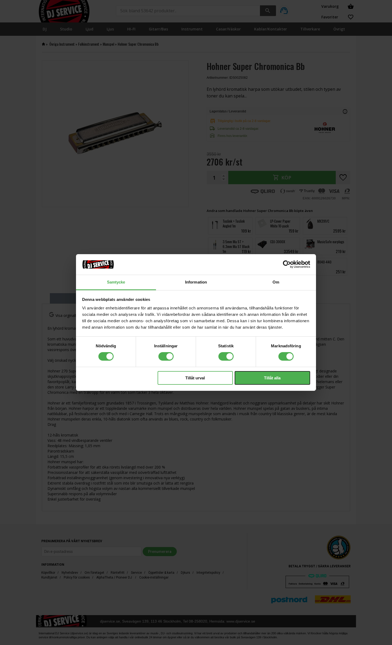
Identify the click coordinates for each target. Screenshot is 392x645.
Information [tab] (196, 282)
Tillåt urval (195, 378)
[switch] (166, 356)
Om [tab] (276, 282)
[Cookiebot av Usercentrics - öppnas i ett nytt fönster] (286, 264)
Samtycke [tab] (116, 282)
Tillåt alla (272, 378)
